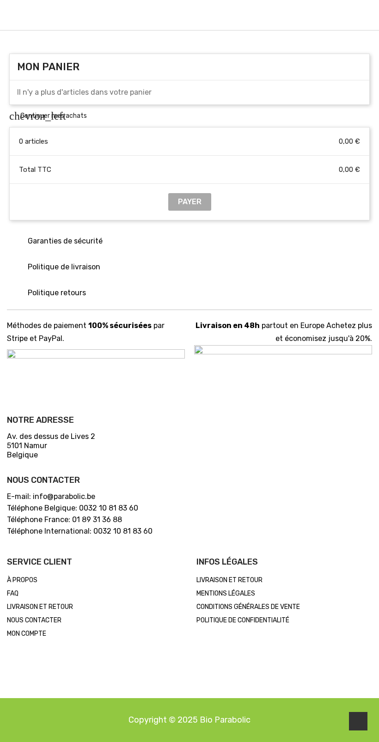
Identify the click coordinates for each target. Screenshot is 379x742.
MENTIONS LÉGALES (225, 593)
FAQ (12, 593)
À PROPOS (22, 580)
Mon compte (26, 634)
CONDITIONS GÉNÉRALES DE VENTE (248, 607)
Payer (190, 201)
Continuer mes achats (48, 116)
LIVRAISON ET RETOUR (40, 607)
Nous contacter (34, 620)
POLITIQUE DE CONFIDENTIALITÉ (242, 620)
